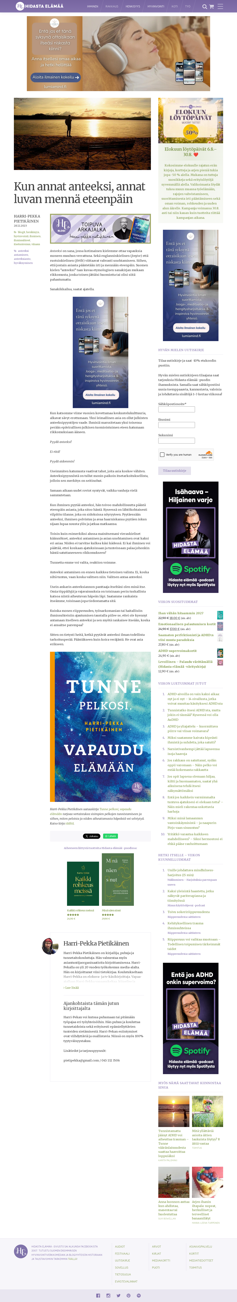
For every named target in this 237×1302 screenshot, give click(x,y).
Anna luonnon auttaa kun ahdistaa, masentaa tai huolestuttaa (173, 1208)
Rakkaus (112, 6)
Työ (187, 6)
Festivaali (122, 1253)
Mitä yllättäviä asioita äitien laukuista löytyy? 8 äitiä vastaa (206, 1137)
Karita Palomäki (167, 1160)
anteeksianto (22, 259)
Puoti (156, 1267)
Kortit (194, 1253)
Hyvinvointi (156, 6)
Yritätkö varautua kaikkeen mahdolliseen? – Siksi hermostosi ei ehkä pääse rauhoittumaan (195, 838)
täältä (70, 823)
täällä (72, 1259)
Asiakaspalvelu (200, 1246)
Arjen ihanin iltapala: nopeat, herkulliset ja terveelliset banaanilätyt (204, 1210)
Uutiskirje (122, 1260)
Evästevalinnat (126, 1281)
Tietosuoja (123, 1274)
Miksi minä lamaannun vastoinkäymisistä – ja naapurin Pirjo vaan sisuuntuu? (192, 823)
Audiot (120, 1246)
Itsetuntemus (22, 244)
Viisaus (35, 244)
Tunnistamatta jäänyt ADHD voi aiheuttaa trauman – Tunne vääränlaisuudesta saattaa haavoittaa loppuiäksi (173, 1143)
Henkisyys (133, 6)
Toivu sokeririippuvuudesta (189, 912)
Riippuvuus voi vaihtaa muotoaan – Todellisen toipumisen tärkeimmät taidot (194, 944)
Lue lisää (72, 987)
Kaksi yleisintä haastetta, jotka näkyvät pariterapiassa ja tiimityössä (191, 895)
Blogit (21, 232)
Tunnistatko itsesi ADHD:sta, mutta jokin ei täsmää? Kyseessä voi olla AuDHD (194, 715)
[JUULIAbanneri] (190, 1018)
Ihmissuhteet (22, 240)
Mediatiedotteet (201, 1260)
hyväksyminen (23, 263)
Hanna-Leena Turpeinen (206, 1222)
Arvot (156, 1246)
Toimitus (197, 1147)
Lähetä (112, 836)
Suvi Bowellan (167, 1218)
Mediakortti (161, 1260)
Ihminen (92, 6)
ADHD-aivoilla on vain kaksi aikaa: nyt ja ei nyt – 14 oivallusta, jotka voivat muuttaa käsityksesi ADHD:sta (195, 698)
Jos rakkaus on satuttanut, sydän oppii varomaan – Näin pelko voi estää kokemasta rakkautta (192, 765)
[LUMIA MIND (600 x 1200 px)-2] (100, 352)
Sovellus (121, 1267)
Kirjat (156, 1253)
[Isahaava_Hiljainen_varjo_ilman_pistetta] (190, 537)
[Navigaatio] (220, 6)
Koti (175, 6)
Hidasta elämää (46, 6)
